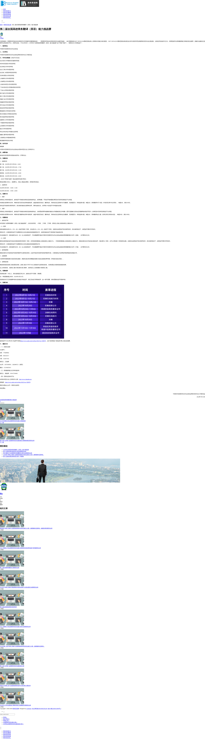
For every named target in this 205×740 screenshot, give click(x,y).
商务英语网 (16, 708)
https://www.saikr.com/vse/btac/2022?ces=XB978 (33, 341)
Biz (1, 493)
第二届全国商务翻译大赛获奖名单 (9, 567)
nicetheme (28, 708)
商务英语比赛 (7, 16)
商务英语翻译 (7, 12)
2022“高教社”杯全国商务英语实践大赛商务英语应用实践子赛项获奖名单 (20, 548)
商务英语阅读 (7, 14)
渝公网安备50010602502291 (39, 708)
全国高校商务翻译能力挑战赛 (8, 399)
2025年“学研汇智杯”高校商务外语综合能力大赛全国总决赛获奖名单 (19, 587)
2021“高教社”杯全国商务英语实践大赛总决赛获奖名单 (15, 626)
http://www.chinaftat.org (25, 379)
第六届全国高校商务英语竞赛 (8, 607)
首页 (4, 9)
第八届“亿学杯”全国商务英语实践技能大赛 (12, 666)
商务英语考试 (7, 734)
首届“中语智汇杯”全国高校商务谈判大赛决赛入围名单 (15, 685)
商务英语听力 (7, 11)
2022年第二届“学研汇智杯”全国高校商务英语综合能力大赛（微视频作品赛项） (22, 646)
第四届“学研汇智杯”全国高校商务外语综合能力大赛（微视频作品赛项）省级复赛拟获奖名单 (26, 528)
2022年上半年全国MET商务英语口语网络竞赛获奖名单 (15, 705)
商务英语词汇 (7, 17)
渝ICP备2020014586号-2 (54, 708)
